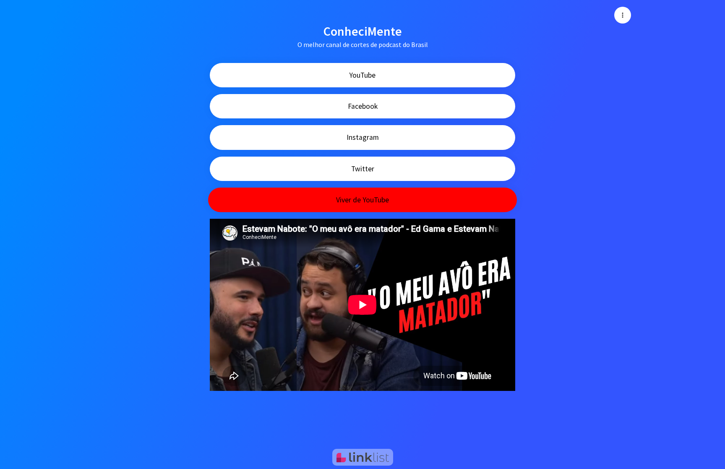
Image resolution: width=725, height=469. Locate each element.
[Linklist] (362, 457)
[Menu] (622, 15)
